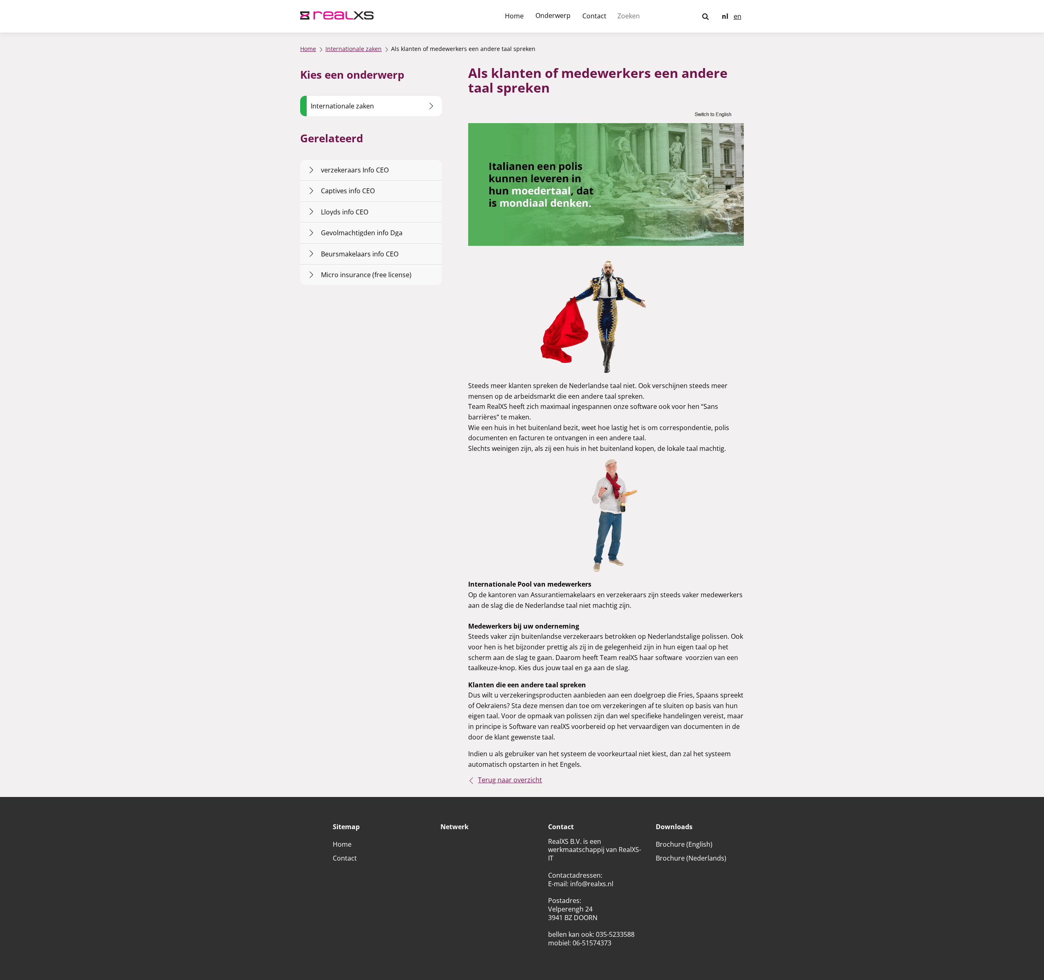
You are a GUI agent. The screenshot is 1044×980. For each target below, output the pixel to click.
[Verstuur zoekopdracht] (705, 17)
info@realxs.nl (591, 883)
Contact (594, 15)
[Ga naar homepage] (337, 16)
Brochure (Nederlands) (691, 858)
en (737, 16)
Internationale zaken (353, 49)
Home (514, 15)
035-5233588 (615, 934)
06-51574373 (592, 942)
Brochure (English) (684, 844)
